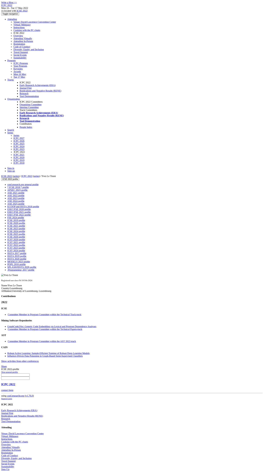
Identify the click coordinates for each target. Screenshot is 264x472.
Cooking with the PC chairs (26, 30)
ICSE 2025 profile (16, 234)
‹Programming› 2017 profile (20, 270)
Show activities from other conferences (20, 361)
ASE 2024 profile (15, 201)
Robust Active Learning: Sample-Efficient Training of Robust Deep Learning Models (48, 353)
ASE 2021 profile (15, 192)
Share (4, 366)
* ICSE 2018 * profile (18, 187)
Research (24, 93)
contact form (7, 390)
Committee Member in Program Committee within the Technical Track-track (44, 314)
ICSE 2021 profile (16, 226)
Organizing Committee (31, 104)
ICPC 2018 (18, 163)
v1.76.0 (29, 395)
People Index (26, 127)
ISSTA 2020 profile (16, 259)
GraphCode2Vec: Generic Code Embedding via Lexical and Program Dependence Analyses (51, 326)
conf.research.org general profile (22, 184)
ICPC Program (20, 63)
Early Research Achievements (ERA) (38, 85)
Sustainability (19, 57)
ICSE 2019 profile (16, 220)
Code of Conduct (21, 46)
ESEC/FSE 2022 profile (19, 215)
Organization (13, 99)
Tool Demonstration (29, 96)
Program (11, 60)
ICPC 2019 (18, 160)
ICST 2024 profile (16, 250)
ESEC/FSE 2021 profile (19, 212)
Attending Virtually (22, 38)
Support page (6, 399)
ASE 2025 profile (15, 204)
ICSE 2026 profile (16, 237)
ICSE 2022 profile (10, 179)
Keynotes (18, 68)
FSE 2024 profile (15, 217)
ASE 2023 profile (15, 198)
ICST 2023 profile (16, 248)
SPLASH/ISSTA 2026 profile (21, 267)
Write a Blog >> (9, 2)
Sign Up (5, 469)
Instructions (19, 27)
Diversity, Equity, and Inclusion (28, 49)
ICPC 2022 (26, 176)
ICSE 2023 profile (16, 228)
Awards (17, 71)
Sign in (10, 168)
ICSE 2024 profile (16, 231)
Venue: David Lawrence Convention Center (34, 22)
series (16, 176)
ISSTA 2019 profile (16, 256)
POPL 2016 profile (16, 264)
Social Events (20, 55)
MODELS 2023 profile (18, 261)
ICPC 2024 (18, 146)
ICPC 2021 (18, 154)
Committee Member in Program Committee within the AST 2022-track (42, 341)
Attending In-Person (23, 41)
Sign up (11, 171)
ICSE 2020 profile (16, 223)
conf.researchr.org (15, 395)
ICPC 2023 (18, 149)
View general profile (9, 372)
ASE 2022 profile (15, 195)
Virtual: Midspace (22, 24)
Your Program (20, 66)
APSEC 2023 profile (17, 190)
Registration (19, 44)
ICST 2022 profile (16, 245)
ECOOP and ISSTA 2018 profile (23, 206)
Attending (12, 19)
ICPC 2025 (18, 143)
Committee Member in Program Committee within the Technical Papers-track (45, 329)
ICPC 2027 (18, 138)
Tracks (10, 79)
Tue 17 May (19, 77)
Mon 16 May (19, 74)
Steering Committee (29, 107)
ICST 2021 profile (16, 242)
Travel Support (20, 52)
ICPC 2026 (18, 141)
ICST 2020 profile (16, 239)
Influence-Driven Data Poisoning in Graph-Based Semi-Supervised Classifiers (45, 356)
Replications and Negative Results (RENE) (40, 90)
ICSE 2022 (22, 10)
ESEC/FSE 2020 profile (19, 209)
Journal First (25, 88)
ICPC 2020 (18, 157)
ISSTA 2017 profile (16, 253)
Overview (18, 35)
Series (16, 135)
